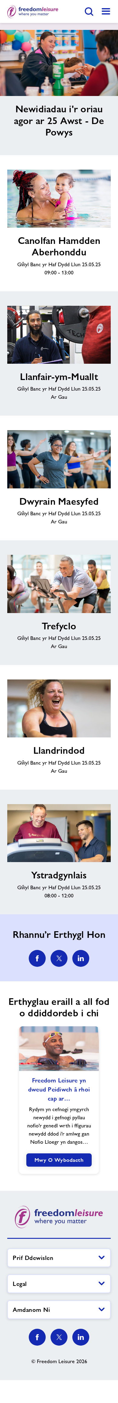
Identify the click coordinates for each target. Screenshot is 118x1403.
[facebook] (37, 958)
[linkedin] (80, 958)
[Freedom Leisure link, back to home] (32, 11)
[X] (59, 1337)
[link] (106, 11)
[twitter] (59, 958)
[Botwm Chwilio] (89, 11)
